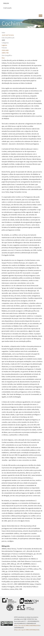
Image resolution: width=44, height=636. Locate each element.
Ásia (3, 58)
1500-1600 (5, 50)
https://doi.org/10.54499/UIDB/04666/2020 (27, 625)
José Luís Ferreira (8, 35)
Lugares (4, 45)
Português (7, 8)
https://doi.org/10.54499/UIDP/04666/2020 (27, 630)
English (6, 3)
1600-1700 (5, 53)
